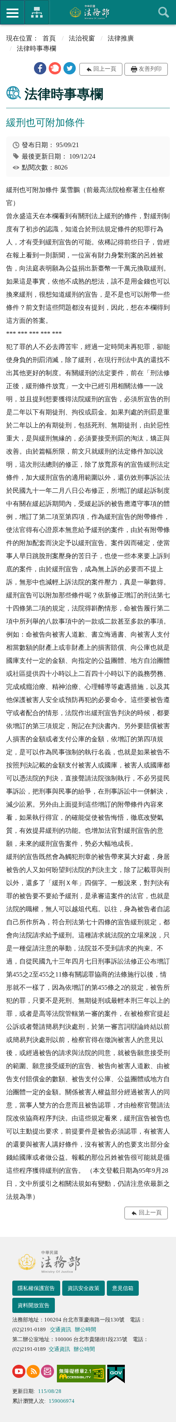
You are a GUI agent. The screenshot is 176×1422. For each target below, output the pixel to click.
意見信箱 (122, 1288)
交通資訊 (60, 1329)
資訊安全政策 (83, 1288)
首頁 (49, 38)
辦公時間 (85, 1329)
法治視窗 (82, 38)
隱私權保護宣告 (36, 1288)
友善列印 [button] (150, 69)
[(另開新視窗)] (18, 1371)
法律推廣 (121, 38)
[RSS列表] (33, 1371)
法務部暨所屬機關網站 (37, 12)
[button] (40, 68)
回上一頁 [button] (104, 69)
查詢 (163, 12)
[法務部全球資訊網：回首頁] (88, 12)
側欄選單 (12, 12)
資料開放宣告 (34, 1305)
